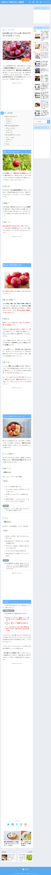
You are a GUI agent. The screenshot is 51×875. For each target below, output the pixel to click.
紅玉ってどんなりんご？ (11, 116)
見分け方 (9, 130)
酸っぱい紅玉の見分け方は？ (12, 125)
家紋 (33, 2)
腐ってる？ (9, 132)
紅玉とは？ (9, 119)
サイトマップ (46, 2)
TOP (30, 2)
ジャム (8, 141)
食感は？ (9, 121)
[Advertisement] (17, 15)
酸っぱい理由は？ (11, 128)
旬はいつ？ (9, 123)
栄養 (37, 2)
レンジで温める (10, 137)
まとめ (7, 144)
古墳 (41, 2)
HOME (26, 869)
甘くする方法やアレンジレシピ (13, 134)
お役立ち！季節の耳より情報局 (12, 2)
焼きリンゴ (9, 139)
